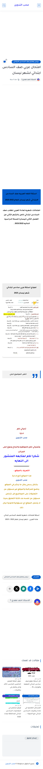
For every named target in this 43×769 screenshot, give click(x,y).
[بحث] (4, 5)
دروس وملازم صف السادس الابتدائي (26, 62)
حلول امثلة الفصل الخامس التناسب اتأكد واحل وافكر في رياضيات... (12, 685)
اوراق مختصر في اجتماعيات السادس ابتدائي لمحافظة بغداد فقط (12, 712)
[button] (30, 589)
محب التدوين (21, 5)
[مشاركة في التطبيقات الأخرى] (10, 589)
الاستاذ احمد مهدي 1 (29, 80)
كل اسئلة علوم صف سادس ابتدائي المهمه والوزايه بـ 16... (32, 684)
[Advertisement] (21, 36)
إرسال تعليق (32, 738)
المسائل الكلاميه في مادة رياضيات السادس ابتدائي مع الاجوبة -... (32, 711)
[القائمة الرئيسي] (39, 5)
